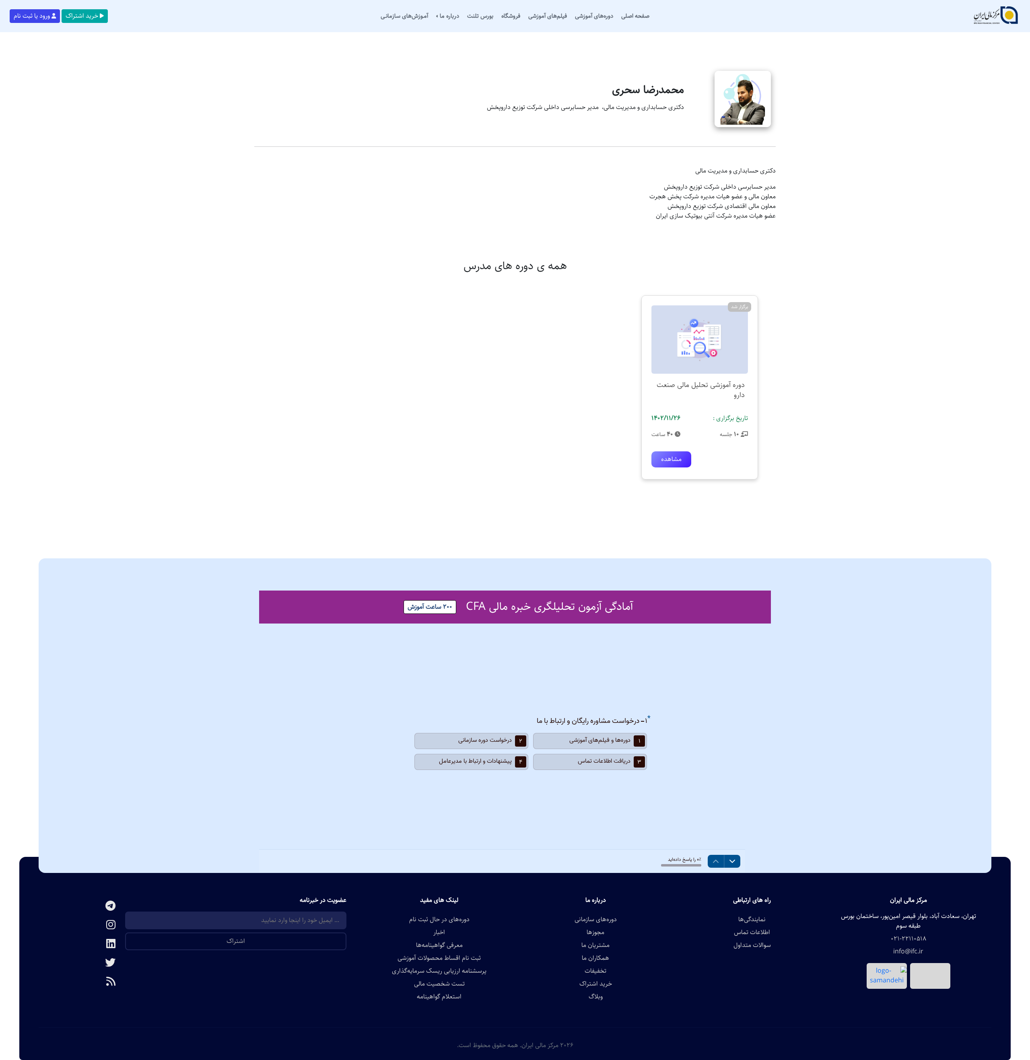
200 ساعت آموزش (430, 607)
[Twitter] (81, 963)
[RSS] (81, 982)
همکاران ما (595, 958)
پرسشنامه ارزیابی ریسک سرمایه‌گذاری (439, 971)
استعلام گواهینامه (439, 997)
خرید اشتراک (82, 16)
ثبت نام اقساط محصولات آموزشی (439, 958)
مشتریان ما (595, 945)
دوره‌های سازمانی (596, 919)
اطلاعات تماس (752, 932)
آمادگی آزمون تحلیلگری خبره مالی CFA (549, 606)
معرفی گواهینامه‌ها (439, 945)
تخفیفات (595, 971)
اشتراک (236, 941)
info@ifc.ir (908, 952)
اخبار (439, 932)
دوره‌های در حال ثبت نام (439, 919)
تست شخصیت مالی (439, 984)
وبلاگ (596, 997)
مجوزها (595, 932)
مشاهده (671, 459)
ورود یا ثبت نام (32, 16)
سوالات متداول (752, 945)
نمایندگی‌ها (752, 919)
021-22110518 (908, 939)
